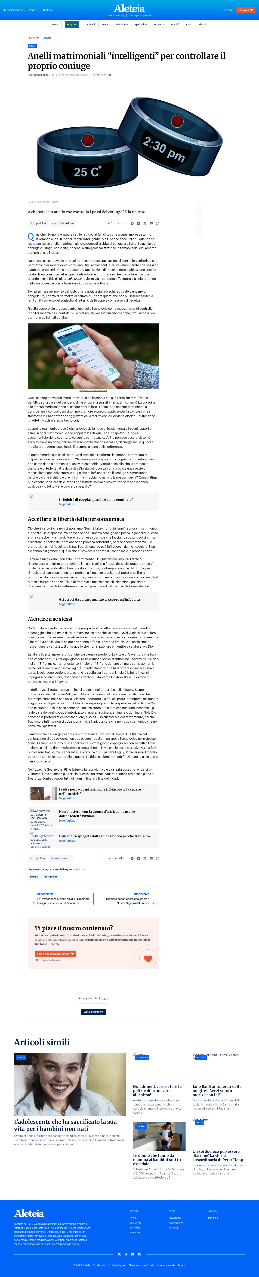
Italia (188, 24)
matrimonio (50, 876)
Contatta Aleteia (166, 1265)
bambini (141, 1126)
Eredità (175, 24)
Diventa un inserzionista (141, 1265)
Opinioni (90, 24)
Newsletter (175, 1217)
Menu (55, 24)
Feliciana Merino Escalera (73, 75)
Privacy (182, 1265)
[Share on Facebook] (132, 223)
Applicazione (176, 1222)
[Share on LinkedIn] (138, 223)
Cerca (49, 10)
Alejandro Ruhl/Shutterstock (93, 390)
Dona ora (244, 10)
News (105, 24)
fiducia (34, 876)
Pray (69, 24)
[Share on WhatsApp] (157, 223)
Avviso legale (119, 1265)
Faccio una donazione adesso (53, 953)
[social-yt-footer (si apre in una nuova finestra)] (119, 1254)
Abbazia (202, 24)
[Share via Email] (151, 223)
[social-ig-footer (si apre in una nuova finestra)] (139, 1254)
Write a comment (93, 1011)
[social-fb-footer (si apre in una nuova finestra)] (126, 1254)
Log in (104, 998)
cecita (199, 1122)
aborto (21, 1057)
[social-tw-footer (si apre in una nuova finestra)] (132, 1254)
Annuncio (174, 1227)
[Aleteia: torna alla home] (129, 8)
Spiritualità (141, 24)
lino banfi (201, 1057)
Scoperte (159, 24)
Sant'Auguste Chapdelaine (141, 15)
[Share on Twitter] (144, 223)
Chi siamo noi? (101, 1265)
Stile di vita (121, 24)
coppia (47, 38)
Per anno (213, 1217)
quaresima (142, 1057)
